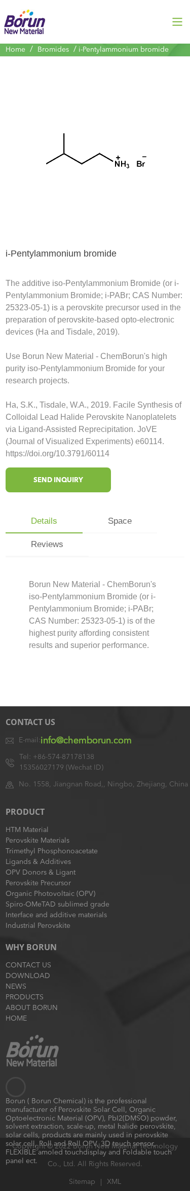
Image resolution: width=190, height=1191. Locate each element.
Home (15, 49)
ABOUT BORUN (32, 1008)
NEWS (16, 986)
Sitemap (82, 1181)
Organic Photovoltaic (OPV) (50, 893)
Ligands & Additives (38, 861)
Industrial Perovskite (38, 925)
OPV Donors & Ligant (40, 872)
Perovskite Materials (37, 840)
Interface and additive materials (56, 915)
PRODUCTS (25, 997)
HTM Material (27, 830)
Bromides (53, 49)
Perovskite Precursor (38, 883)
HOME (16, 1018)
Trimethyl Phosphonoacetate (52, 851)
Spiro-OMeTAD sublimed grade (57, 904)
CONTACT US (28, 965)
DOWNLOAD (28, 976)
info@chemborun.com (86, 740)
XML (114, 1181)
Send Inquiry (58, 480)
